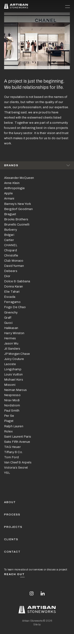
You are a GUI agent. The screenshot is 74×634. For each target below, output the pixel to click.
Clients (11, 539)
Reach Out (14, 574)
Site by (37, 624)
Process (12, 514)
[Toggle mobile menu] (67, 6)
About (10, 502)
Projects (13, 527)
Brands (11, 165)
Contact (12, 551)
